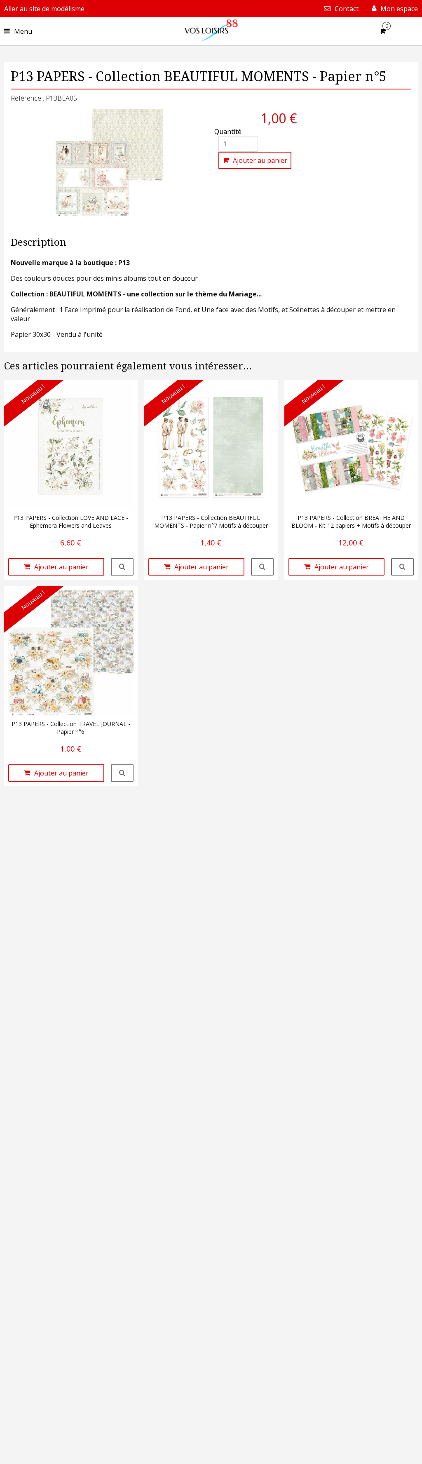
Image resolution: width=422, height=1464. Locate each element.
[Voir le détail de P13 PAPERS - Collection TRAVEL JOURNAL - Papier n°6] (122, 773)
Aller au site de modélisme (44, 8)
